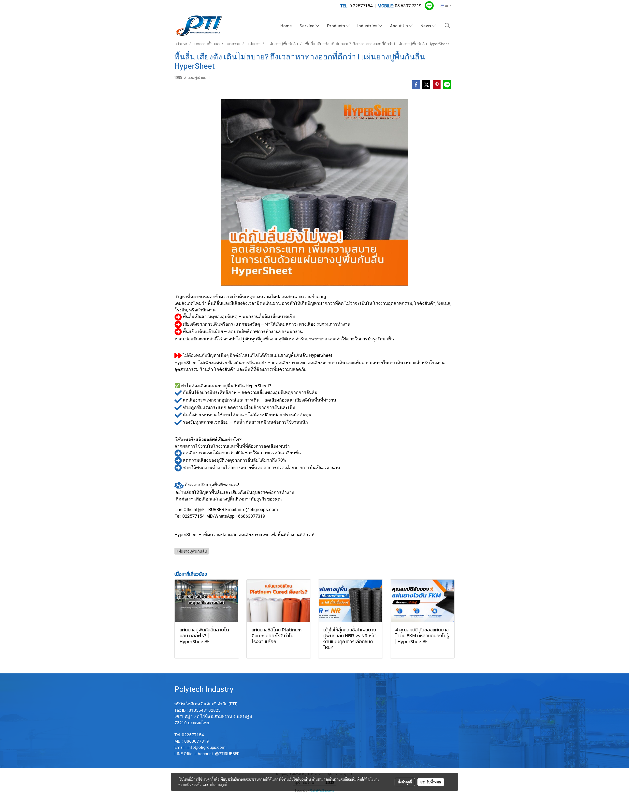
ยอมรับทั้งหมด (430, 782)
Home (286, 25)
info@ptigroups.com (207, 747)
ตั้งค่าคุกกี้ (405, 782)
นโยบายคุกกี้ (218, 784)
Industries (367, 25)
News (426, 25)
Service (307, 25)
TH (446, 5)
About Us (399, 25)
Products (336, 25)
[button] (447, 25)
